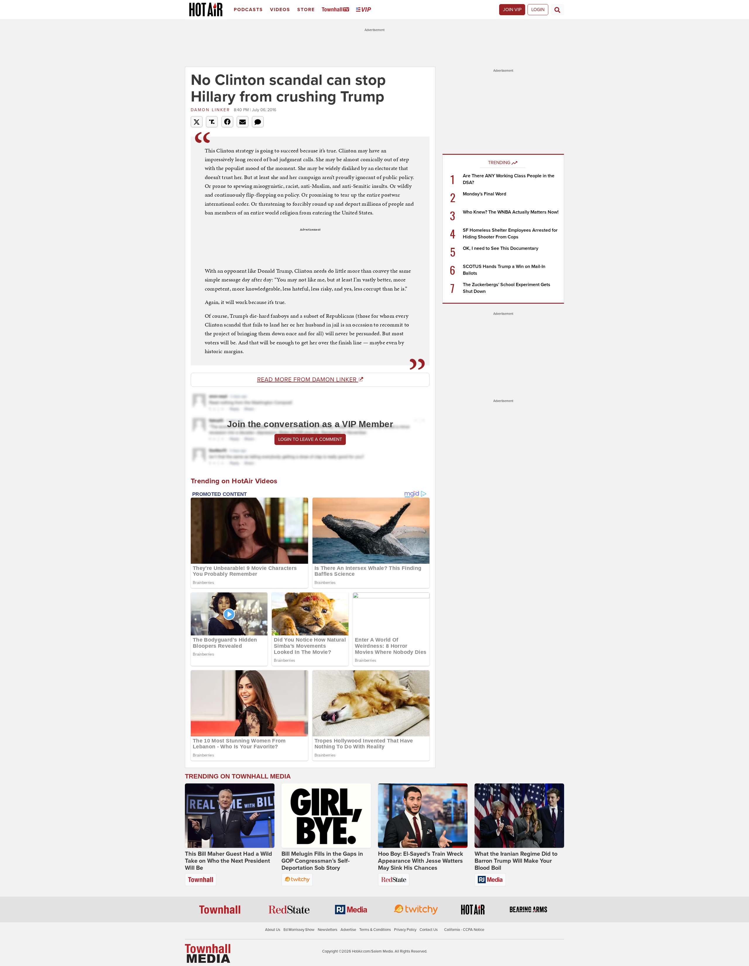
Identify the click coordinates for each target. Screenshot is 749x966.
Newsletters (327, 929)
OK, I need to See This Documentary (500, 248)
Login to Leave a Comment (310, 439)
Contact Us (429, 929)
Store (306, 10)
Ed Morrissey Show (299, 929)
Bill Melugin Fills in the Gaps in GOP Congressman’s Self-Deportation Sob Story (322, 861)
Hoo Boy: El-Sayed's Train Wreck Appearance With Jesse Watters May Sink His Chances (420, 861)
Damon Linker (211, 109)
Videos (280, 10)
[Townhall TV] (336, 10)
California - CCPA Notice (464, 929)
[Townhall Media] (207, 953)
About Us (272, 929)
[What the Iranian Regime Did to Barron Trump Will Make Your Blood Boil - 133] (519, 815)
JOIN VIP (512, 10)
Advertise (348, 929)
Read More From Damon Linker (307, 379)
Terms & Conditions (375, 929)
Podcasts (248, 10)
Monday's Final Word (484, 194)
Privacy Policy (405, 929)
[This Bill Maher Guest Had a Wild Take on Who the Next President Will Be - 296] (229, 815)
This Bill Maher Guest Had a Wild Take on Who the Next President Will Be (228, 861)
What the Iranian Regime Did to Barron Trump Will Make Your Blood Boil (516, 861)
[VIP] (364, 10)
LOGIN (537, 10)
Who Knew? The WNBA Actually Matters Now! (511, 212)
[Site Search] (557, 9)
